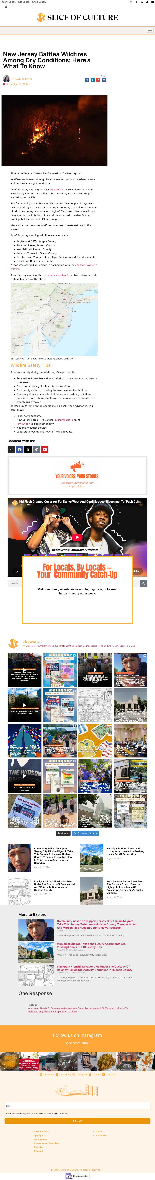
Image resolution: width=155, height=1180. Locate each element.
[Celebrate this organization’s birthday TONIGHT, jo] (60, 776)
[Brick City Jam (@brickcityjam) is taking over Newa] (60, 811)
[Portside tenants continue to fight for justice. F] (131, 741)
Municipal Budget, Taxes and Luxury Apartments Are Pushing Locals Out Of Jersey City (125, 851)
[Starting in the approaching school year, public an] (24, 741)
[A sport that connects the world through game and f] (95, 741)
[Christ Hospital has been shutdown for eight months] (24, 811)
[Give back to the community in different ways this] (60, 741)
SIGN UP (77, 1120)
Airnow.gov (23, 423)
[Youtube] (44, 449)
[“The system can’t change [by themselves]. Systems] (24, 705)
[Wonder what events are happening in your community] (60, 670)
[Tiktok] (36, 449)
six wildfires (57, 189)
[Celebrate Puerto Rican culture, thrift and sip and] (60, 705)
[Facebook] (19, 449)
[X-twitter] (28, 449)
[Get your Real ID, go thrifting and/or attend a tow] (131, 811)
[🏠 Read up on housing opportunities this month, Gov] (95, 776)
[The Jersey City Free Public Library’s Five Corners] (131, 705)
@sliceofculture (77, 1043)
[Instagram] (11, 449)
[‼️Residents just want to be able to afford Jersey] (95, 670)
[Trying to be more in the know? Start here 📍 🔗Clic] (131, 670)
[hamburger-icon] (150, 30)
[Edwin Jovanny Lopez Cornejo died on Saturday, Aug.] (95, 705)
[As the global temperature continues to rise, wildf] (95, 811)
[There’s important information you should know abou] (131, 776)
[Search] (143, 583)
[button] (5, 7)
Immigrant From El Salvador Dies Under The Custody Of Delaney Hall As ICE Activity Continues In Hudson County (54, 886)
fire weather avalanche (57, 275)
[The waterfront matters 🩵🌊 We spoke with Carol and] (24, 776)
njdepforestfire (64, 419)
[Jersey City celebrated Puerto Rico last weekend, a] (24, 670)
